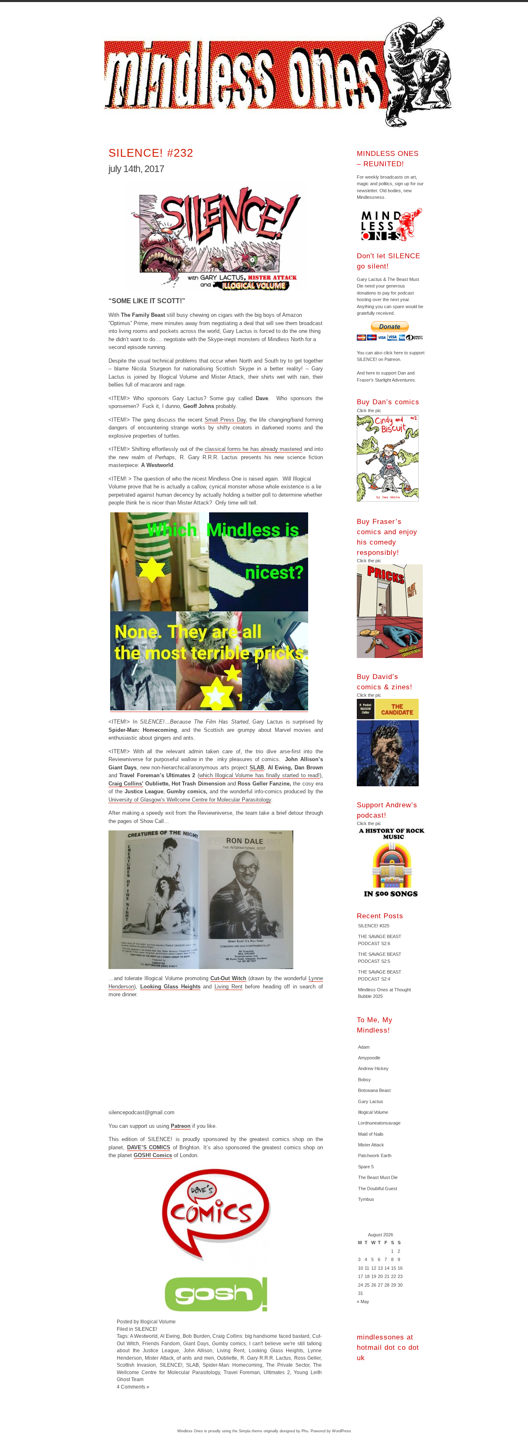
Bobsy (364, 1079)
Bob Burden (196, 1336)
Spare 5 (366, 1166)
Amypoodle (369, 1057)
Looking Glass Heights (170, 986)
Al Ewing (170, 1336)
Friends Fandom (161, 1343)
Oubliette (227, 1358)
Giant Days (196, 1343)
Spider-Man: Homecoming (233, 1365)
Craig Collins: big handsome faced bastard (260, 1336)
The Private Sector (287, 1365)
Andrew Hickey (373, 1068)
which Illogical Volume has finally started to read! (259, 775)
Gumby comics (229, 1343)
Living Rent (228, 986)
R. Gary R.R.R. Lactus (265, 1358)
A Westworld (144, 1336)
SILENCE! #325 (373, 925)
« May (363, 1301)
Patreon (181, 1126)
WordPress (341, 1431)
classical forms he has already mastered (253, 449)
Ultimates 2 (277, 1372)
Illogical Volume (373, 1112)
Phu (305, 1431)
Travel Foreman (242, 1372)
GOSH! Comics (153, 1155)
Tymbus (366, 1199)
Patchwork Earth (374, 1155)
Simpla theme (250, 1431)
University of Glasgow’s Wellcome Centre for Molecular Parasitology (189, 800)
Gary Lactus (370, 1101)
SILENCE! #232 (150, 152)
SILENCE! (145, 1329)
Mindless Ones (280, 72)
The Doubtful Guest (377, 1188)
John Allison (198, 1350)
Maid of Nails (371, 1134)
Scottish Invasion (136, 1365)
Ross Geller (307, 1358)
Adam (364, 1047)
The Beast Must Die (378, 1177)
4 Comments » (133, 1386)
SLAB (257, 767)
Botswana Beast (374, 1090)
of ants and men (195, 1358)
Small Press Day (225, 420)
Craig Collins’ (125, 783)
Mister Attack (159, 1358)
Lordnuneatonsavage (379, 1122)
